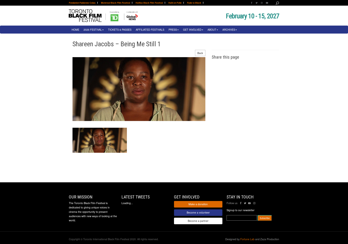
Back (200, 53)
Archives (228, 29)
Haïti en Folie (175, 3)
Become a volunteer (198, 212)
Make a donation (198, 204)
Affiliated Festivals (150, 29)
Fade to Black (194, 3)
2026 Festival (93, 29)
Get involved (192, 29)
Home (75, 29)
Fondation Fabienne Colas (82, 3)
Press (173, 29)
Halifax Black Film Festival (149, 3)
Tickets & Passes (119, 29)
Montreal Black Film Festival (115, 3)
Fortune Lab (247, 239)
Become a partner (198, 221)
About (212, 29)
